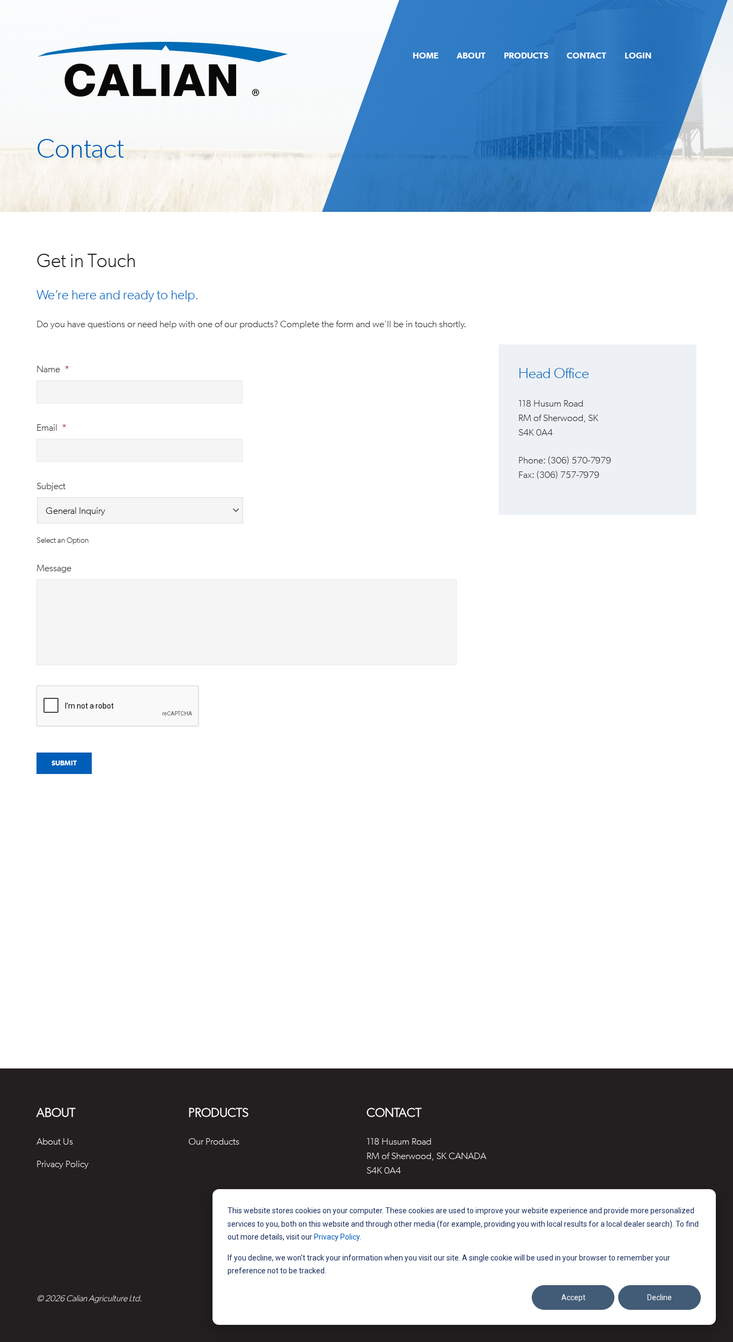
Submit (64, 763)
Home (425, 55)
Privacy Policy (337, 1237)
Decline (659, 1297)
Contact (586, 55)
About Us (54, 1141)
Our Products (213, 1141)
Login (638, 55)
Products (526, 55)
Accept (573, 1297)
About (471, 55)
